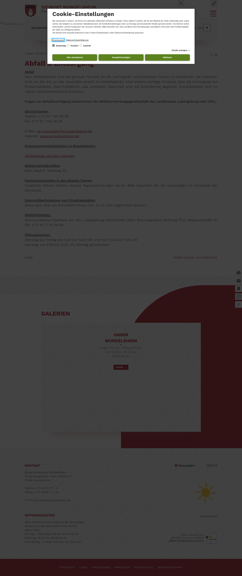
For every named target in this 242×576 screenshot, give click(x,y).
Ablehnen (167, 57)
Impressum (58, 40)
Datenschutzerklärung (77, 40)
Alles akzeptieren (75, 57)
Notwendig (60, 46)
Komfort (74, 46)
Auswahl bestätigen (121, 57)
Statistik (87, 46)
